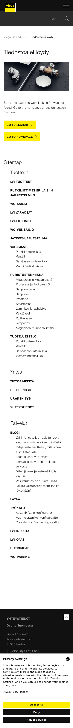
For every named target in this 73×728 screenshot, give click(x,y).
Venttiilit (21, 256)
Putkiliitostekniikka (28, 252)
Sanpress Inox (25, 289)
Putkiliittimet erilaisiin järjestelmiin (31, 192)
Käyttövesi (23, 313)
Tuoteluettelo (23, 336)
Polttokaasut (24, 318)
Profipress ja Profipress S (33, 284)
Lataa (15, 499)
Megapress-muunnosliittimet (35, 328)
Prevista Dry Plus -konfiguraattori (38, 522)
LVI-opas (17, 539)
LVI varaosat (21, 212)
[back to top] (66, 617)
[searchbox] (33, 19)
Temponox (23, 323)
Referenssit (21, 390)
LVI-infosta (19, 531)
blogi (15, 432)
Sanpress (22, 294)
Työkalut (18, 508)
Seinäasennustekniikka (31, 261)
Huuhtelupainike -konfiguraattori (38, 517)
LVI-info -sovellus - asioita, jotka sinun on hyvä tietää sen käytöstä (38, 440)
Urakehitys (20, 398)
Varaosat (18, 247)
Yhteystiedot (22, 407)
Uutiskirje (19, 548)
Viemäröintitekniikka (29, 266)
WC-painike (20, 557)
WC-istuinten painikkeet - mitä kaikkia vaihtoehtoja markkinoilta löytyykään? (37, 485)
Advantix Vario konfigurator (34, 512)
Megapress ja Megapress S (34, 279)
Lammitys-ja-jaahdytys (31, 308)
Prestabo (22, 299)
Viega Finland (12, 37)
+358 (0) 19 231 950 (25, 651)
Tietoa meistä (22, 381)
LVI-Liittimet (21, 221)
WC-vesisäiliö (22, 229)
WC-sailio (18, 204)
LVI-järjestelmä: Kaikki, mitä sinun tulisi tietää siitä (38, 449)
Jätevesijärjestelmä (28, 238)
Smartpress (23, 304)
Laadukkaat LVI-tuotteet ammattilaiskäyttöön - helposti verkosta (36, 461)
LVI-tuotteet (21, 182)
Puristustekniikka (27, 275)
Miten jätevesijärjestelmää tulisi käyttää (36, 473)
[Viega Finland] (10, 5)
